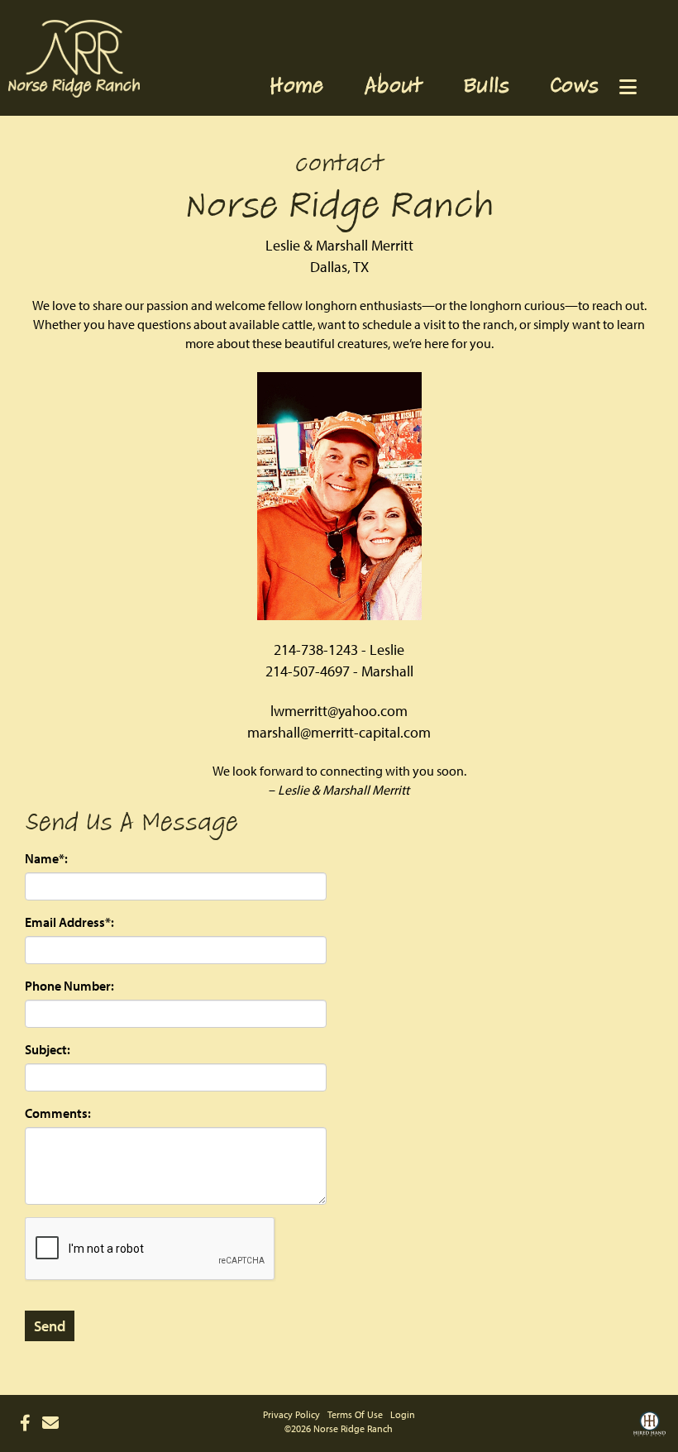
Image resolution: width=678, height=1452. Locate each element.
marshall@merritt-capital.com (339, 732)
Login (402, 1414)
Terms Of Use (355, 1414)
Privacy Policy (291, 1414)
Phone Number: (69, 985)
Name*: (46, 858)
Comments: (58, 1113)
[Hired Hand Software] (649, 1429)
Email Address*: (69, 922)
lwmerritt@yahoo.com (339, 710)
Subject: (47, 1049)
